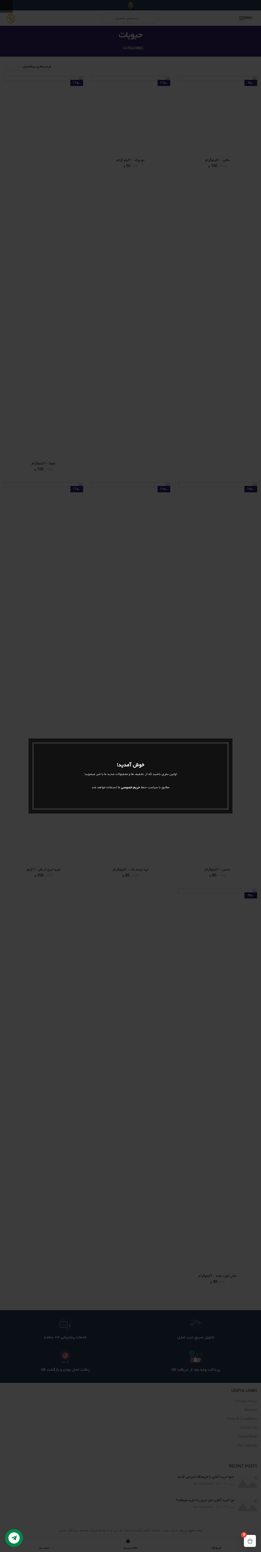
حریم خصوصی (130, 787)
